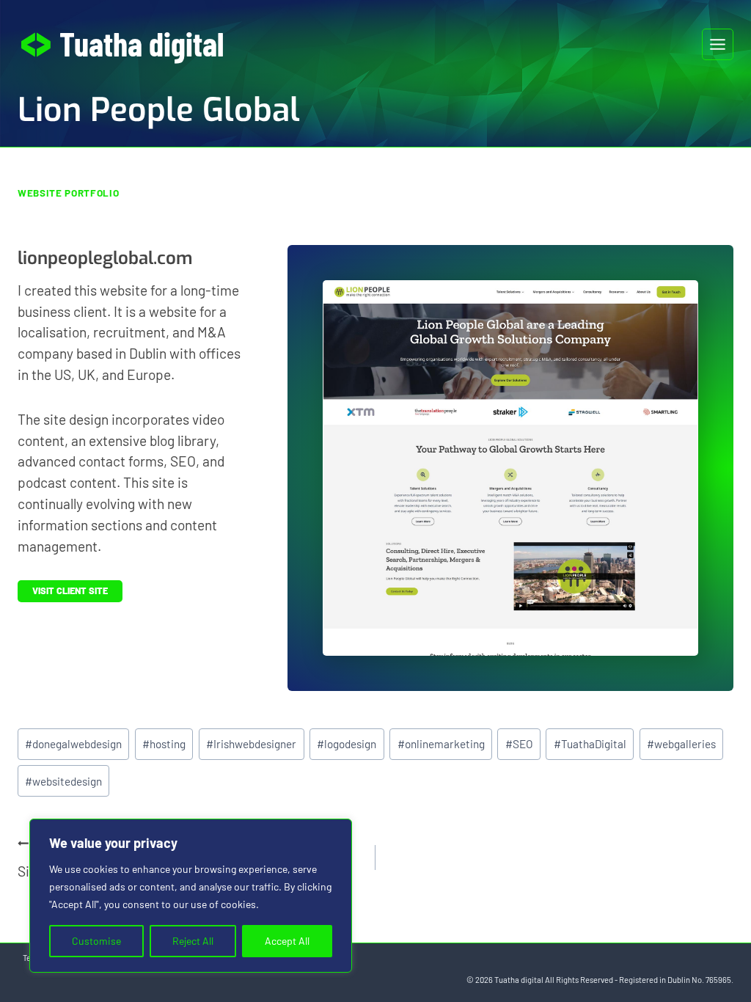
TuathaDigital (590, 743)
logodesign (346, 743)
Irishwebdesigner (251, 743)
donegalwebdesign (73, 743)
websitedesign (63, 781)
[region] (190, 896)
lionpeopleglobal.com (105, 258)
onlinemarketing (441, 743)
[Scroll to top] (713, 942)
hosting (164, 743)
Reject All (192, 941)
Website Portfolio (68, 193)
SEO (519, 743)
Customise (96, 941)
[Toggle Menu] (717, 44)
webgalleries (681, 743)
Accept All (287, 941)
